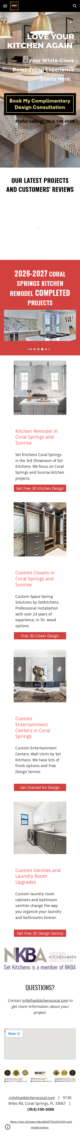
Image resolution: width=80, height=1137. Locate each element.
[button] (5, 6)
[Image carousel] (40, 330)
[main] (40, 41)
